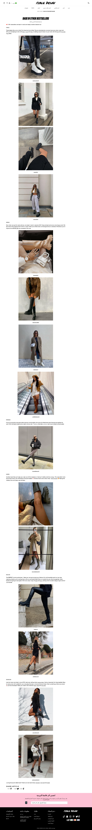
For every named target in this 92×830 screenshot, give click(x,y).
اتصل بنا (49, 814)
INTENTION (8, 679)
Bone (41, 580)
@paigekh (36, 172)
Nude (35, 685)
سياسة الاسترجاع (37, 818)
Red (58, 31)
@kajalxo (36, 629)
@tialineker (35, 369)
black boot (36, 577)
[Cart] (4, 3)
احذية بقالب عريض (47, 7)
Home (38, 11)
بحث (35, 814)
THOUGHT (37, 782)
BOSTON (8, 574)
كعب (63, 7)
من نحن (21, 814)
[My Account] (9, 3)
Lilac (19, 480)
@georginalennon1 (36, 571)
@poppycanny (36, 80)
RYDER (48, 782)
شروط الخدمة (50, 823)
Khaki (16, 480)
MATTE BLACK (54, 478)
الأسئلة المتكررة (51, 820)
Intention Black (40, 682)
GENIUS (7, 222)
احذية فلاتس (56, 7)
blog (41, 11)
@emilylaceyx (36, 676)
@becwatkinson (35, 471)
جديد (69, 7)
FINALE (7, 27)
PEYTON (42, 782)
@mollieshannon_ (35, 416)
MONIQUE (8, 419)
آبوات (39, 7)
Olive (32, 31)
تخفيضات (26, 7)
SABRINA (16, 226)
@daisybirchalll (36, 322)
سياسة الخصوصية (9, 814)
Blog (7, 818)
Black (23, 31)
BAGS (33, 7)
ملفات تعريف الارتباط (10, 816)
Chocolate (43, 685)
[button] (14, 3)
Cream (26, 31)
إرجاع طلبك (50, 816)
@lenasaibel (35, 275)
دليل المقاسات (51, 818)
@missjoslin (35, 219)
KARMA (7, 474)
